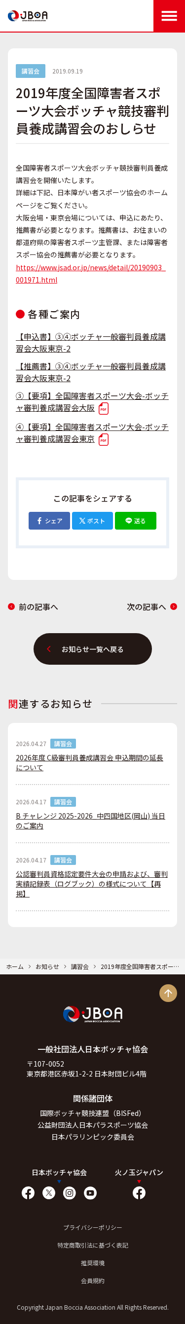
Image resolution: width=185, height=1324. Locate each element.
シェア (54, 520)
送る (140, 520)
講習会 (80, 966)
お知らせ (47, 966)
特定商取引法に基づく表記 (92, 1245)
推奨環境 (93, 1262)
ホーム (15, 966)
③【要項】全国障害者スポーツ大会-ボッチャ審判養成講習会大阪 (92, 401)
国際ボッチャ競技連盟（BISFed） (93, 1113)
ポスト (96, 520)
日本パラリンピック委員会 (92, 1137)
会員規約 (93, 1280)
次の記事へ (146, 606)
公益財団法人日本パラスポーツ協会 (92, 1125)
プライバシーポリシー (92, 1227)
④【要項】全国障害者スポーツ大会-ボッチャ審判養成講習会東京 (92, 432)
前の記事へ (38, 606)
